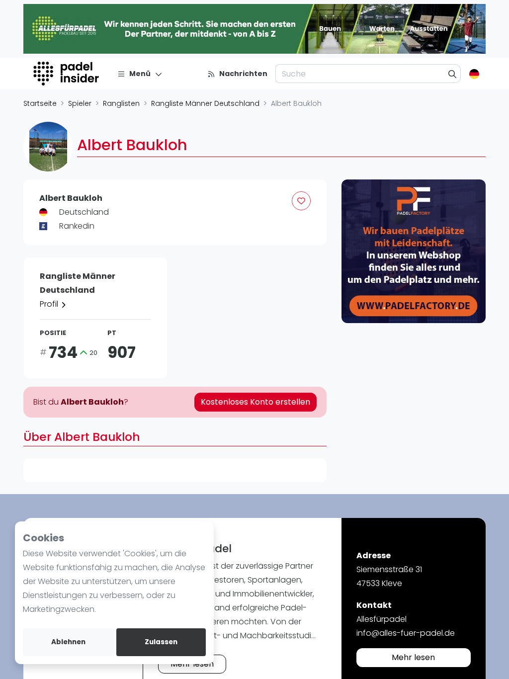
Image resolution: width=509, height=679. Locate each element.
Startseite (40, 103)
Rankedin (76, 226)
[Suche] (452, 73)
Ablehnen (68, 642)
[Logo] (67, 73)
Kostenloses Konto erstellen (255, 402)
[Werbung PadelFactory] (413, 251)
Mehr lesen (192, 664)
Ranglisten (121, 103)
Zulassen (161, 642)
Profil (50, 304)
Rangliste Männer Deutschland (205, 103)
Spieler (79, 103)
